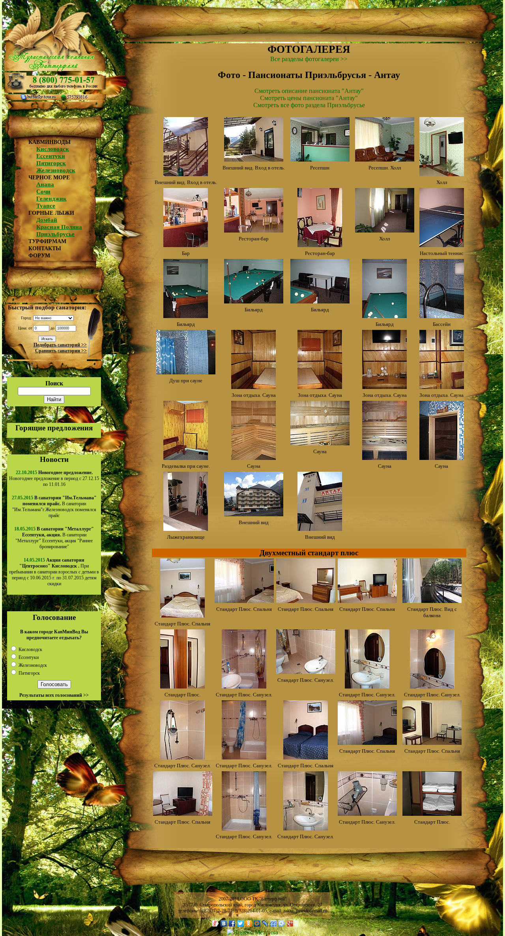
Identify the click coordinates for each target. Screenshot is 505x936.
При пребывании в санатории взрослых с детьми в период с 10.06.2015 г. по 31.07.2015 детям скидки (54, 571)
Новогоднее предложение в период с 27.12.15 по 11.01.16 (54, 478)
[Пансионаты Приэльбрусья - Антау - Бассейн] (441, 316)
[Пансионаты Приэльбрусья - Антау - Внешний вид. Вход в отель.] (185, 174)
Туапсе (45, 206)
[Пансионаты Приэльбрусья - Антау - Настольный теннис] (441, 245)
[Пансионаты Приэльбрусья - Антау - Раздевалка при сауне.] (185, 457)
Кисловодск (52, 149)
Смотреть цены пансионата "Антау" (309, 98)
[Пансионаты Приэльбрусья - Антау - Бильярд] (185, 316)
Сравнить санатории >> (61, 351)
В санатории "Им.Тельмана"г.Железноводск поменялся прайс (54, 506)
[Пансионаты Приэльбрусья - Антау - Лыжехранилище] (185, 528)
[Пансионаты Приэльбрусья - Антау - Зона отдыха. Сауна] (253, 386)
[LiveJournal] (265, 923)
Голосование (54, 617)
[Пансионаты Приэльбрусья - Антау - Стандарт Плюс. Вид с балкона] (432, 600)
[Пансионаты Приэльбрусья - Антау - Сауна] (253, 457)
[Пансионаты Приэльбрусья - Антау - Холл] (441, 174)
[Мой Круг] (282, 923)
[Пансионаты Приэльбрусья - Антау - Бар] (185, 245)
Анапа (45, 184)
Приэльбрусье (55, 234)
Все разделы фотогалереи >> (309, 59)
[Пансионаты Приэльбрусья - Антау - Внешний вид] (253, 514)
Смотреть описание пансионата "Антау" (309, 90)
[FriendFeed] (273, 923)
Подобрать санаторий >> (60, 345)
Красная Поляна (59, 227)
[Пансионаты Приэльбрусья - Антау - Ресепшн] (320, 159)
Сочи (43, 191)
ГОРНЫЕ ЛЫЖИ (51, 213)
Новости (54, 459)
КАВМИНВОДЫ (49, 142)
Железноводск (55, 170)
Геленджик (51, 198)
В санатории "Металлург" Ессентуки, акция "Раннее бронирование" (54, 537)
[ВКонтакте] (224, 923)
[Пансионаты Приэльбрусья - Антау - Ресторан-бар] (253, 230)
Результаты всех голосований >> (54, 695)
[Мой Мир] (257, 923)
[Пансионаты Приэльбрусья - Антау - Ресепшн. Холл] (384, 159)
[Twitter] (240, 923)
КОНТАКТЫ (44, 248)
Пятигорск (51, 163)
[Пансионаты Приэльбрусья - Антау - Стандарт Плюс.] (182, 686)
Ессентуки (50, 156)
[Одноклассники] (249, 923)
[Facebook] (232, 923)
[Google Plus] (290, 923)
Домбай (46, 220)
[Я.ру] (215, 923)
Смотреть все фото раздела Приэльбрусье (309, 105)
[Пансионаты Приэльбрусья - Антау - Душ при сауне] (185, 372)
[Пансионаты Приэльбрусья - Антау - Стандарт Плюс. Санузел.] (244, 686)
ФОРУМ (39, 256)
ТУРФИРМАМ (47, 241)
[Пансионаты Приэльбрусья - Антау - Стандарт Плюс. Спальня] (182, 615)
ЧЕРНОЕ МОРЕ (49, 178)
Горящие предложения (54, 428)
